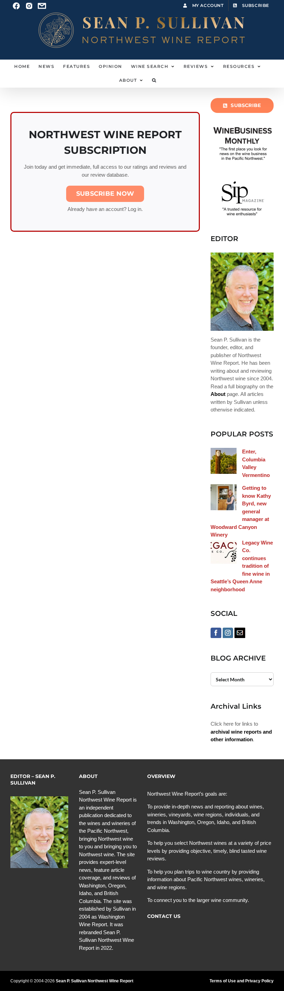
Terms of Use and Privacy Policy (242, 981)
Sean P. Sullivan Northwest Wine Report (94, 981)
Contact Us (163, 916)
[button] (154, 80)
